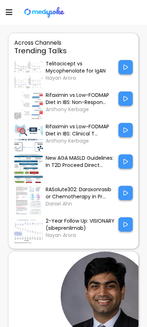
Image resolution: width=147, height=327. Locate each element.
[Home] (44, 12)
